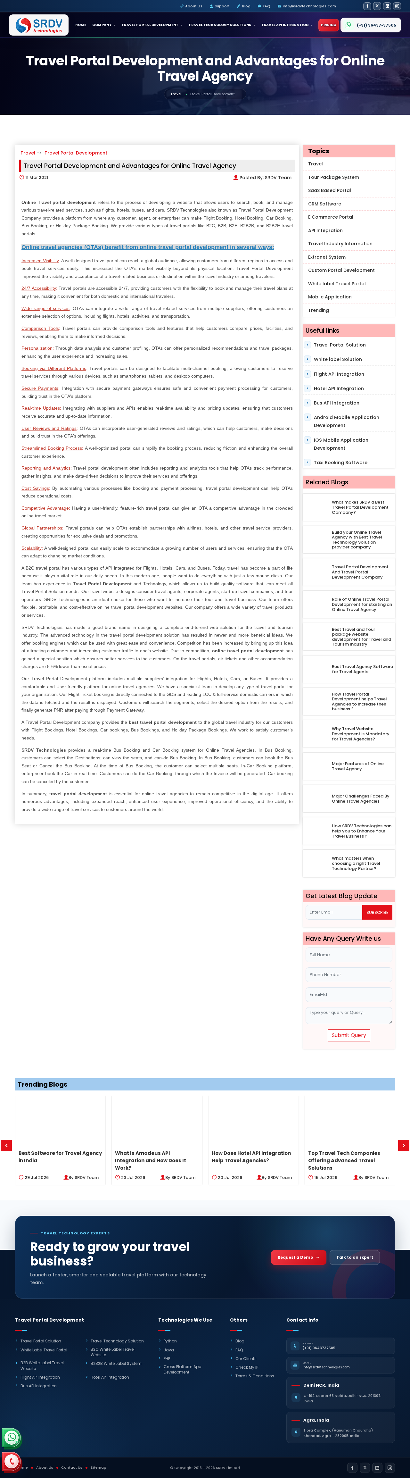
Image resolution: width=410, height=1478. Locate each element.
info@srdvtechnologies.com (309, 6)
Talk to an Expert (354, 1257)
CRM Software (324, 204)
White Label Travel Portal (43, 1350)
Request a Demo (295, 1257)
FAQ (266, 6)
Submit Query (349, 1035)
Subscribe (377, 912)
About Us (193, 6)
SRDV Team (278, 177)
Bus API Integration (336, 403)
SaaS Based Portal (329, 190)
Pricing (328, 24)
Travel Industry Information (340, 243)
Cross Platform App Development (182, 1369)
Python (170, 1341)
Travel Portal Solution (340, 345)
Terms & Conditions (254, 1376)
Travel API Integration (285, 24)
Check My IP (246, 1367)
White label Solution (338, 359)
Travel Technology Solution (117, 1341)
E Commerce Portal (330, 217)
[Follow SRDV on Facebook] (367, 6)
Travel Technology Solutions (219, 24)
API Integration (325, 230)
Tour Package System (333, 177)
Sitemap (98, 1467)
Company (101, 24)
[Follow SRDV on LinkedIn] (387, 6)
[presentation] (6, 1145)
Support (222, 6)
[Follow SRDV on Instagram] (397, 6)
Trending (318, 310)
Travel (175, 94)
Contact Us (71, 1467)
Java (169, 1350)
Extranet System (327, 257)
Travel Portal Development (150, 24)
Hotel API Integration (339, 388)
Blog (246, 6)
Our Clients (246, 1358)
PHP (167, 1358)
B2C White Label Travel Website (113, 1352)
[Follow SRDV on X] (377, 6)
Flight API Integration (339, 374)
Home (80, 24)
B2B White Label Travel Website (42, 1365)
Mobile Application (330, 297)
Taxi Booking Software (340, 462)
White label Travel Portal (337, 283)
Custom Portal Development (341, 270)
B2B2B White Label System (116, 1363)
